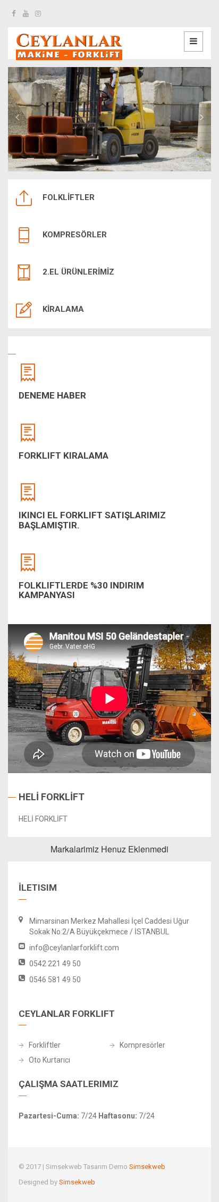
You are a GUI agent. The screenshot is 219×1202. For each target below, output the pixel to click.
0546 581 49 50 (55, 979)
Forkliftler (45, 1045)
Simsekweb (147, 1167)
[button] (17, 116)
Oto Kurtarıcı (49, 1060)
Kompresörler (142, 1045)
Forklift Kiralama (63, 455)
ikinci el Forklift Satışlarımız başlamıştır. (92, 520)
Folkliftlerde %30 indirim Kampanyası (81, 590)
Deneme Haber (52, 395)
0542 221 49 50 (55, 963)
